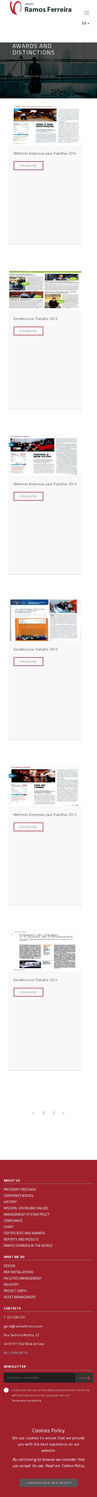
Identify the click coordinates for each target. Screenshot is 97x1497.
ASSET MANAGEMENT (20, 1296)
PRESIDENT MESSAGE (20, 1189)
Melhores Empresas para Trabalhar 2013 (45, 483)
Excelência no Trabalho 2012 (35, 649)
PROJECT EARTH (15, 1290)
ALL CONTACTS (16, 1352)
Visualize (28, 166)
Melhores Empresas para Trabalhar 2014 (45, 153)
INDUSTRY (11, 1284)
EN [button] (84, 23)
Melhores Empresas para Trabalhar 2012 (45, 814)
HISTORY (10, 1201)
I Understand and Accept (48, 1483)
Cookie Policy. (73, 1466)
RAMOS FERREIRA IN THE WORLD (28, 1245)
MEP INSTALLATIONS (19, 1272)
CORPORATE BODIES (18, 1195)
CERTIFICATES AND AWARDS (25, 1233)
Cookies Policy (48, 1430)
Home (15, 76)
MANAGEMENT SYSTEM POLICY (26, 1214)
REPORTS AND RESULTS (21, 1239)
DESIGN (9, 1265)
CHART (9, 1226)
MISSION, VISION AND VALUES (26, 1208)
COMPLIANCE (13, 1220)
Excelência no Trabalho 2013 (35, 318)
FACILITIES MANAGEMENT (23, 1278)
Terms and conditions (26, 1400)
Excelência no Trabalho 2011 (35, 979)
